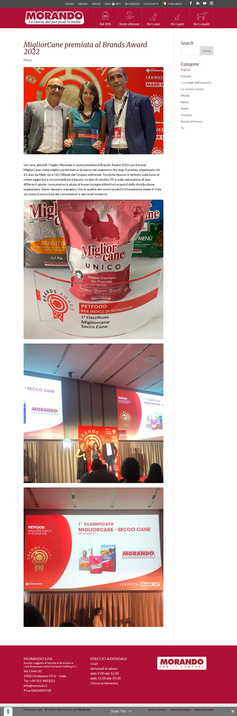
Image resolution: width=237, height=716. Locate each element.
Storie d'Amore (191, 121)
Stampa (186, 115)
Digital (185, 69)
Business (132, 4)
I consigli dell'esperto (196, 82)
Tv (182, 128)
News (69, 4)
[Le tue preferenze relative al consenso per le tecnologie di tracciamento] (8, 711)
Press (96, 4)
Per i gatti (177, 24)
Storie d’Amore (129, 24)
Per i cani (153, 24)
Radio (185, 108)
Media (83, 4)
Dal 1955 (105, 24)
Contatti (151, 4)
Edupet (186, 76)
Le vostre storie (192, 89)
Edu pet (113, 4)
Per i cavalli (201, 24)
